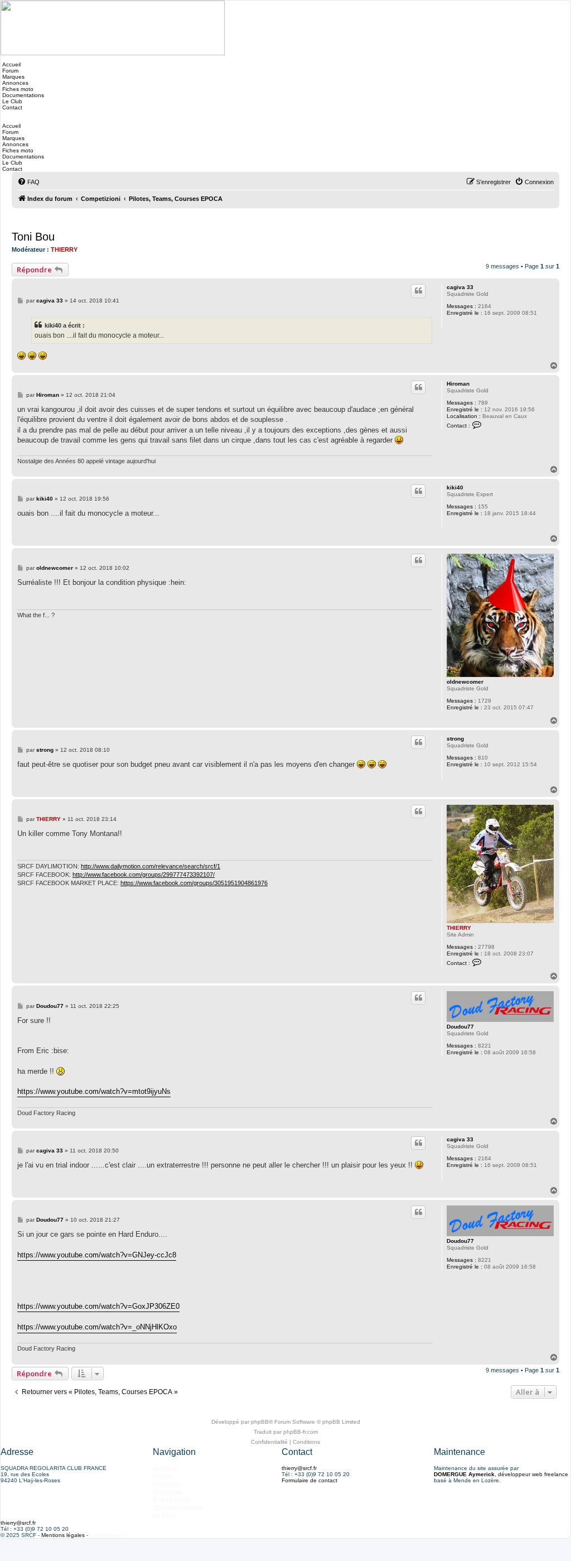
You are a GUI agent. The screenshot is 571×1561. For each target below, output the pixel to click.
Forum (9, 71)
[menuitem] (28, 182)
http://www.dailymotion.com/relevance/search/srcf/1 (150, 866)
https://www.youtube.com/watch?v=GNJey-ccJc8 (96, 1255)
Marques (13, 77)
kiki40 (455, 487)
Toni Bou (33, 236)
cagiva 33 (460, 287)
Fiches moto (17, 89)
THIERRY (64, 249)
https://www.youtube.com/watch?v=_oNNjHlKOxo (97, 1327)
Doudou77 (460, 1027)
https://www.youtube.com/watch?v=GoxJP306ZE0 (98, 1306)
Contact (11, 107)
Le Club (11, 101)
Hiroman (458, 384)
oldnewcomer (465, 682)
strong (455, 739)
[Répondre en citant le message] (418, 290)
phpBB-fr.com (300, 1432)
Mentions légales (63, 1535)
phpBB (260, 1422)
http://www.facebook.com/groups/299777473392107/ (143, 874)
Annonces (14, 83)
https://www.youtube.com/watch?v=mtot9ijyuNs (94, 1091)
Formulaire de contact (309, 1480)
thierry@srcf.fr (299, 1468)
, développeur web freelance (501, 1474)
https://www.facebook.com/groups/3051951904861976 (194, 883)
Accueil (11, 64)
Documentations (22, 95)
